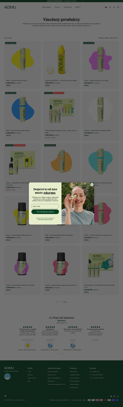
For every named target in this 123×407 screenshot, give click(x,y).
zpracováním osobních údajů (45, 219)
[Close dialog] (92, 184)
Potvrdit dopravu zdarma (45, 212)
